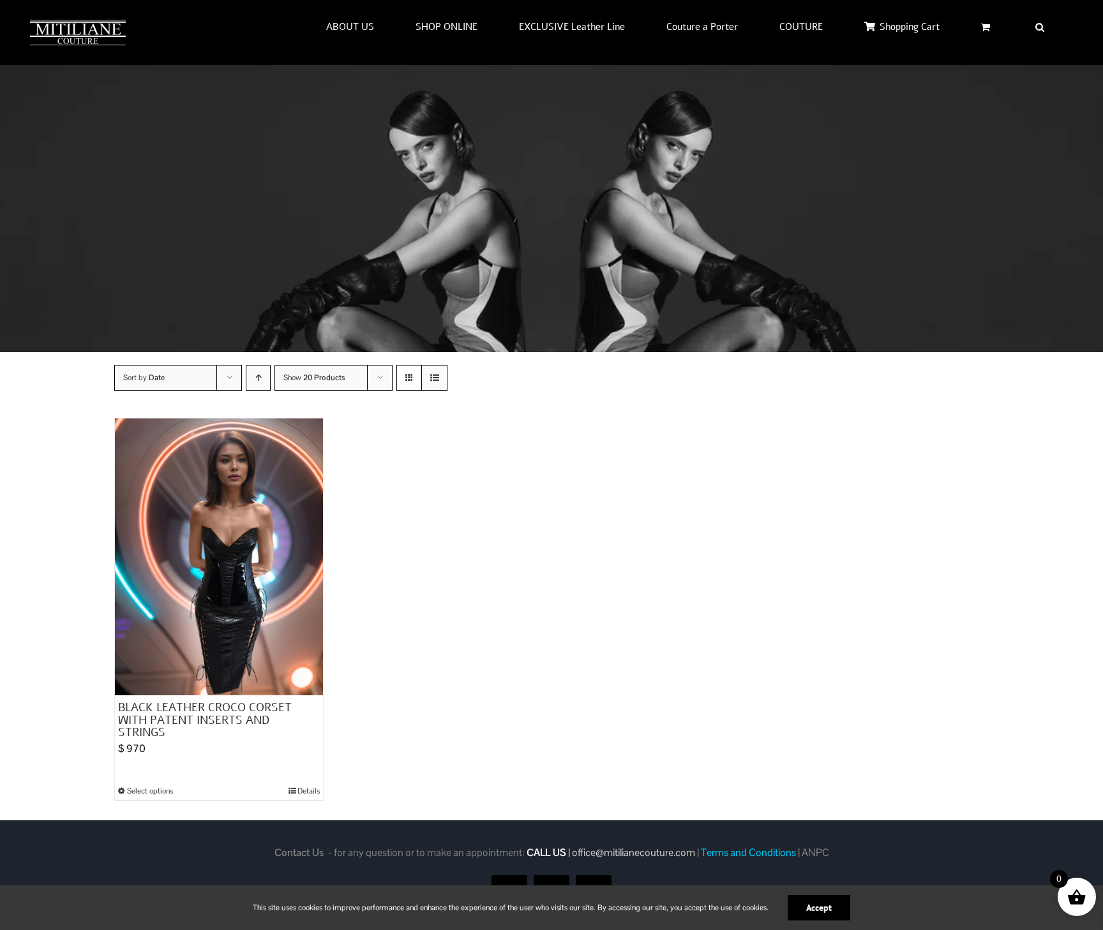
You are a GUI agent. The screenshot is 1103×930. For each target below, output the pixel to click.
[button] (1040, 27)
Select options (150, 791)
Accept (819, 907)
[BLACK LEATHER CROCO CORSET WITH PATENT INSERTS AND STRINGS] (219, 556)
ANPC (815, 852)
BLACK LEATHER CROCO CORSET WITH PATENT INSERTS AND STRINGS (205, 720)
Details (308, 791)
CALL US (546, 852)
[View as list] (434, 377)
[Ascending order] (258, 378)
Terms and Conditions (748, 852)
